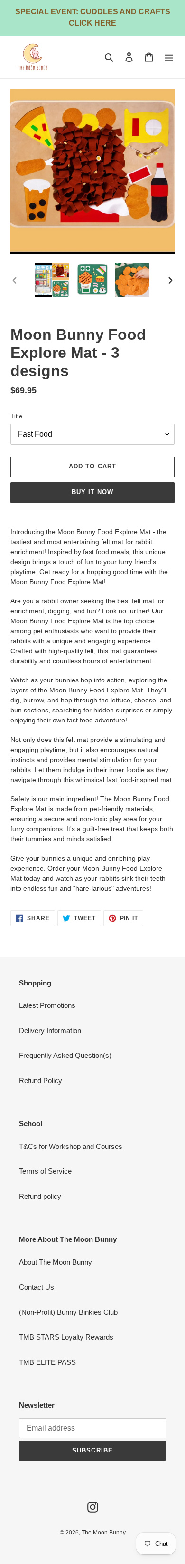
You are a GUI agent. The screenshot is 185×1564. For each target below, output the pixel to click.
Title (16, 416)
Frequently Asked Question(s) (65, 1055)
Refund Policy (40, 1081)
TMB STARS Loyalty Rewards (66, 1337)
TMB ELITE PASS (47, 1362)
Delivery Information (50, 1030)
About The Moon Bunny (55, 1262)
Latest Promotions (47, 1005)
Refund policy (40, 1196)
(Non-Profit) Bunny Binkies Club (68, 1312)
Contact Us (36, 1287)
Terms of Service (45, 1171)
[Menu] (169, 57)
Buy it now (92, 492)
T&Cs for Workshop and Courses (70, 1146)
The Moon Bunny (104, 1532)
